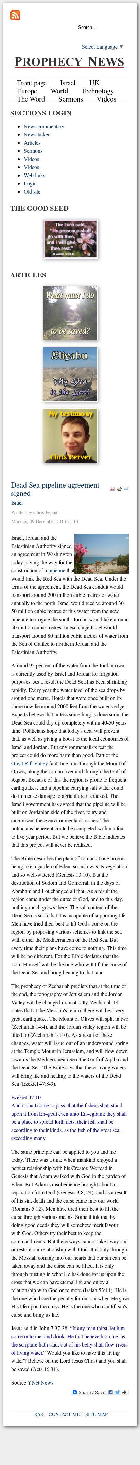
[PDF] (112, 489)
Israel (17, 502)
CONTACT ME (64, 1414)
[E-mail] (126, 489)
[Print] (119, 489)
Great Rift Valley (29, 763)
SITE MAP (96, 1414)
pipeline (56, 570)
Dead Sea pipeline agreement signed (55, 488)
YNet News (40, 1382)
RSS (38, 1414)
